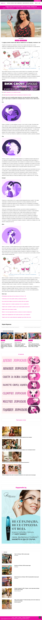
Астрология (12, 3)
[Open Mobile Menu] (39, 3)
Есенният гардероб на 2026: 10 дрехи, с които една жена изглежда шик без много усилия (26, 589)
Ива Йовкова (3, 342)
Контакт (16, 617)
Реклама (20, 617)
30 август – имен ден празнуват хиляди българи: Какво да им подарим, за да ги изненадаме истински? (18, 449)
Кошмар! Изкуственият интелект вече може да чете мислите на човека (18, 94)
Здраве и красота (19, 3)
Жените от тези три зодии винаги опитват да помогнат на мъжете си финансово (17, 312)
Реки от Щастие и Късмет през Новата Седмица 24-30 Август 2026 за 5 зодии (34, 345)
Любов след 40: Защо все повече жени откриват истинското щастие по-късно (21, 345)
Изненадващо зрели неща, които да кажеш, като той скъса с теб (14, 296)
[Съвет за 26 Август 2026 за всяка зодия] (7, 558)
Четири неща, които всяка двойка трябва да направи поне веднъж (14, 298)
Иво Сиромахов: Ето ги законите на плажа (13, 92)
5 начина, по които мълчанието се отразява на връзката (32, 327)
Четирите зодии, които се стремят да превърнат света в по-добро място (15, 304)
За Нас (13, 617)
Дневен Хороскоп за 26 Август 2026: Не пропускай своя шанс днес (26, 576)
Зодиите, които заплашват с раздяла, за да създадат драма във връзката (16, 306)
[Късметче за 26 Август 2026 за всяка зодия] (7, 570)
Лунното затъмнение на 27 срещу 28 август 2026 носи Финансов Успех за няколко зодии (6, 345)
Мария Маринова (21, 38)
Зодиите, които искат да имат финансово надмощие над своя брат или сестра (16, 317)
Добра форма (31, 3)
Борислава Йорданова (18, 342)
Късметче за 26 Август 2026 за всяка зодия (22, 565)
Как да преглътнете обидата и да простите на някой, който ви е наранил (15, 301)
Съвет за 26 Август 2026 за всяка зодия (21, 554)
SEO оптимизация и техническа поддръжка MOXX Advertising (20, 618)
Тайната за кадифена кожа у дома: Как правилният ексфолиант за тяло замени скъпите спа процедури (19, 474)
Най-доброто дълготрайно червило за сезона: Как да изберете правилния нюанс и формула (17, 437)
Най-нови (8, 3)
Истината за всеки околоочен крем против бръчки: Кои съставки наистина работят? (15, 462)
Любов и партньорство (26, 3)
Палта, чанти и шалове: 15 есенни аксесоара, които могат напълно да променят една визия (27, 600)
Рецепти (15, 3)
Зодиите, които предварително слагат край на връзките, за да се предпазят (16, 314)
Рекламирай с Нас (37, 0)
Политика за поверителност (26, 617)
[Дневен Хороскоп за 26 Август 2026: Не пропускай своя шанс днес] (7, 581)
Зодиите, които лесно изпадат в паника (9, 309)
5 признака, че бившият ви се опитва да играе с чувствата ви (10, 327)
